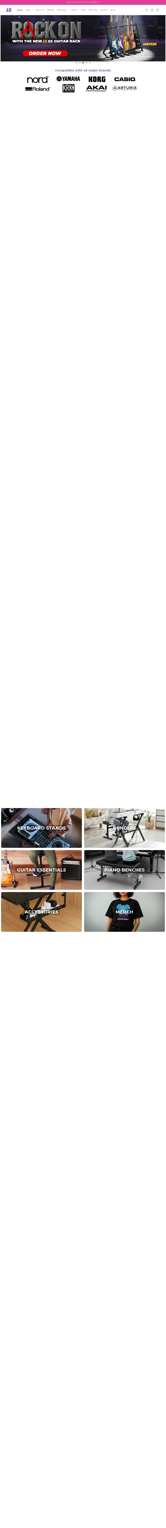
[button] (29, 10)
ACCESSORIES (41, 912)
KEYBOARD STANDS (41, 828)
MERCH (124, 912)
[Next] (161, 39)
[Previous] (5, 39)
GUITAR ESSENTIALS (41, 870)
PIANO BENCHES (124, 870)
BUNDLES (124, 828)
